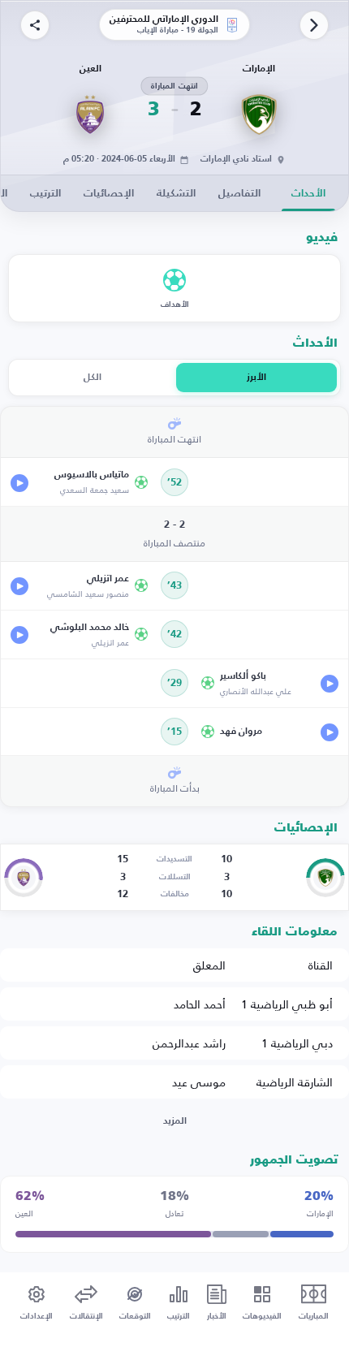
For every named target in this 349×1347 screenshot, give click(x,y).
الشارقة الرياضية (294, 1081)
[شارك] (35, 25)
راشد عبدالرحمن (189, 1042)
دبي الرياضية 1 (297, 1042)
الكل (92, 377)
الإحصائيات (109, 193)
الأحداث (308, 193)
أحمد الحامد (200, 1003)
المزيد (175, 1121)
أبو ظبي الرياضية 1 (287, 1003)
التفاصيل (239, 193)
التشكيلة (176, 193)
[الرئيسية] (314, 25)
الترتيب (45, 193)
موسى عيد (199, 1081)
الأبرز (256, 377)
